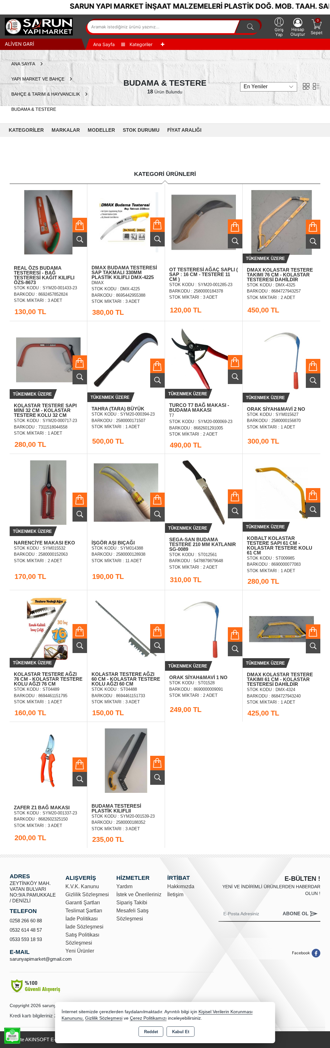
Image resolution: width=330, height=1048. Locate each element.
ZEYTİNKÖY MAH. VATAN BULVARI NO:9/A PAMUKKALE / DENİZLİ (33, 891)
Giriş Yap (279, 32)
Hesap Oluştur (297, 32)
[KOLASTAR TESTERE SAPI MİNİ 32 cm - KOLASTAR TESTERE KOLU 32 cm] (48, 359)
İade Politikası (81, 918)
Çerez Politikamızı (148, 1018)
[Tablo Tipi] (316, 86)
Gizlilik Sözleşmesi (87, 894)
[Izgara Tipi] (306, 86)
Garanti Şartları (82, 902)
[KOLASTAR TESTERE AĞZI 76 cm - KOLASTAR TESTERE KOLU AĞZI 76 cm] (48, 628)
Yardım (124, 886)
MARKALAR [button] (66, 130)
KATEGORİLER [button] (26, 130)
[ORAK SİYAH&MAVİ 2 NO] (281, 359)
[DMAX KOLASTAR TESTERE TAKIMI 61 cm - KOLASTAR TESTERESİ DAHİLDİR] (281, 628)
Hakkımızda (180, 886)
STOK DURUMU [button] (141, 130)
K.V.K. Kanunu (82, 886)
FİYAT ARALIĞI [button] (184, 130)
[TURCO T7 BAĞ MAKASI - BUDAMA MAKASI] (203, 359)
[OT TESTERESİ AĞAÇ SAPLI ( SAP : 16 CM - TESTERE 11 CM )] (203, 221)
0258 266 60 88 (26, 920)
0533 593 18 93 (26, 939)
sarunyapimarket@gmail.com (41, 959)
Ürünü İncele (80, 239)
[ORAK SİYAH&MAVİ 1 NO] (203, 628)
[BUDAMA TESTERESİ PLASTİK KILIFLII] (126, 760)
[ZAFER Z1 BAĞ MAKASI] (48, 760)
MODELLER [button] (101, 130)
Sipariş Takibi (131, 902)
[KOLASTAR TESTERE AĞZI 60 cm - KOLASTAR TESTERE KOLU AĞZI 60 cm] (126, 628)
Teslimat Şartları (83, 910)
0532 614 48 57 (26, 930)
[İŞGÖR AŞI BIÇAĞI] (126, 492)
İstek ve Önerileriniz (138, 894)
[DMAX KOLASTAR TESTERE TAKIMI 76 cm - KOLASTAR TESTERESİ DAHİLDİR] (281, 221)
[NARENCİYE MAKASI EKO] (48, 492)
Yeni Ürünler (79, 951)
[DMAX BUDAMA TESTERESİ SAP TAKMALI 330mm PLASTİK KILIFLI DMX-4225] (126, 221)
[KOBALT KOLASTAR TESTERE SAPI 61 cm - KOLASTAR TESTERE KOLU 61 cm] (281, 492)
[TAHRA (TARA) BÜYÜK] (126, 359)
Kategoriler (140, 44)
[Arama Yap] (250, 26)
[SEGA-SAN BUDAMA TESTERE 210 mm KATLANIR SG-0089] (203, 492)
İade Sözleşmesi (84, 926)
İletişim (175, 894)
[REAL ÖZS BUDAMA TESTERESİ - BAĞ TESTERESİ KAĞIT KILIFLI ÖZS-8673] (48, 221)
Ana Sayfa (104, 44)
